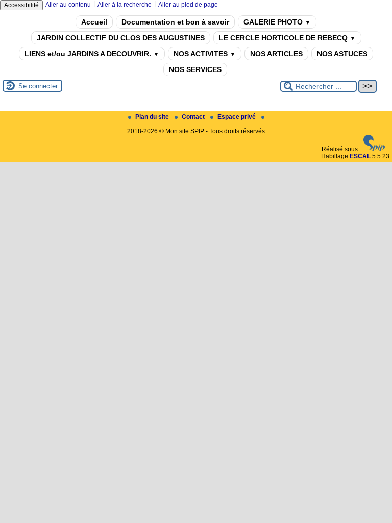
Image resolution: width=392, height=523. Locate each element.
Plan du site (152, 117)
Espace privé (237, 117)
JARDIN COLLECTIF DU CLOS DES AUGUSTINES (121, 38)
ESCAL (360, 156)
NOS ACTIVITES (205, 54)
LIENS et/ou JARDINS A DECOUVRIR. (91, 54)
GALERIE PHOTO (277, 22)
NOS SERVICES (195, 69)
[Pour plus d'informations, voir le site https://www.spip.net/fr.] (374, 149)
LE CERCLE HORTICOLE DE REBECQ (287, 38)
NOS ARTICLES (276, 54)
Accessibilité (21, 5)
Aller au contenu (68, 4)
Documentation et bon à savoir (175, 22)
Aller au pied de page (188, 4)
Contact (194, 117)
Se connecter (38, 86)
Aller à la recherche (124, 4)
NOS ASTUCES (342, 54)
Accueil (94, 22)
